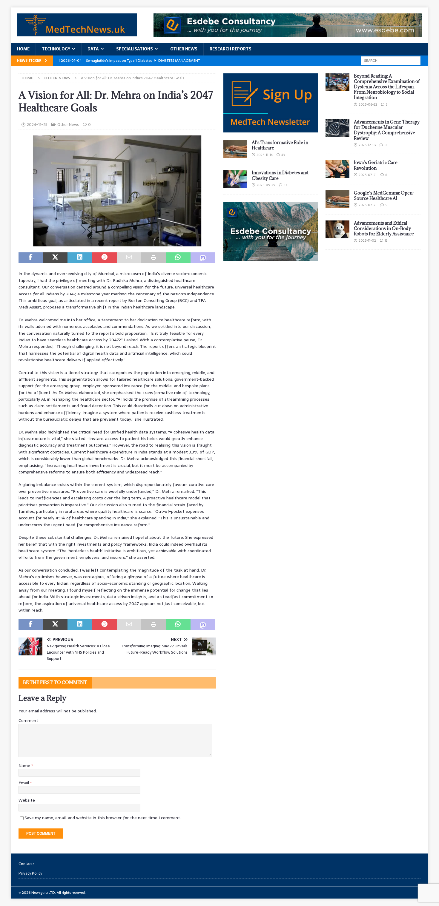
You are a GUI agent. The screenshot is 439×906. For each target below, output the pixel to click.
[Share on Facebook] (31, 257)
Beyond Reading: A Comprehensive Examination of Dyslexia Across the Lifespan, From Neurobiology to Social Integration (387, 87)
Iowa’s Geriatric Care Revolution (375, 165)
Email (24, 783)
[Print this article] (153, 257)
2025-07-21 (368, 175)
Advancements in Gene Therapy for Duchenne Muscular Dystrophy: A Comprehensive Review (387, 130)
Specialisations (134, 49)
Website (27, 800)
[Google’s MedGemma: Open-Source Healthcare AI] (337, 199)
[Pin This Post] (104, 257)
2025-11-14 (265, 155)
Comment (28, 720)
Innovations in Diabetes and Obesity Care (280, 175)
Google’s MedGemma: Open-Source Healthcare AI (384, 195)
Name (25, 765)
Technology (56, 49)
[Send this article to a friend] (129, 257)
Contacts (27, 864)
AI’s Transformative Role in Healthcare (280, 145)
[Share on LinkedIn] (79, 257)
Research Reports (230, 49)
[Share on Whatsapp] (178, 257)
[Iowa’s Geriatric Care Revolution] (337, 169)
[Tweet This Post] (55, 257)
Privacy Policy (30, 873)
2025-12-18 (367, 145)
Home (23, 49)
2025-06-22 (368, 104)
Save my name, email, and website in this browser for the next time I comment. (102, 817)
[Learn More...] (270, 257)
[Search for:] (390, 60)
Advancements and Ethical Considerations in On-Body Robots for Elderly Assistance (384, 228)
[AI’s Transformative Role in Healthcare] (235, 149)
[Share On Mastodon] (203, 257)
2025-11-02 (367, 240)
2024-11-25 (37, 124)
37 (285, 185)
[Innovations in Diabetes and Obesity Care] (235, 179)
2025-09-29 (266, 185)
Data (93, 49)
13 (386, 240)
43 (283, 155)
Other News (183, 49)
